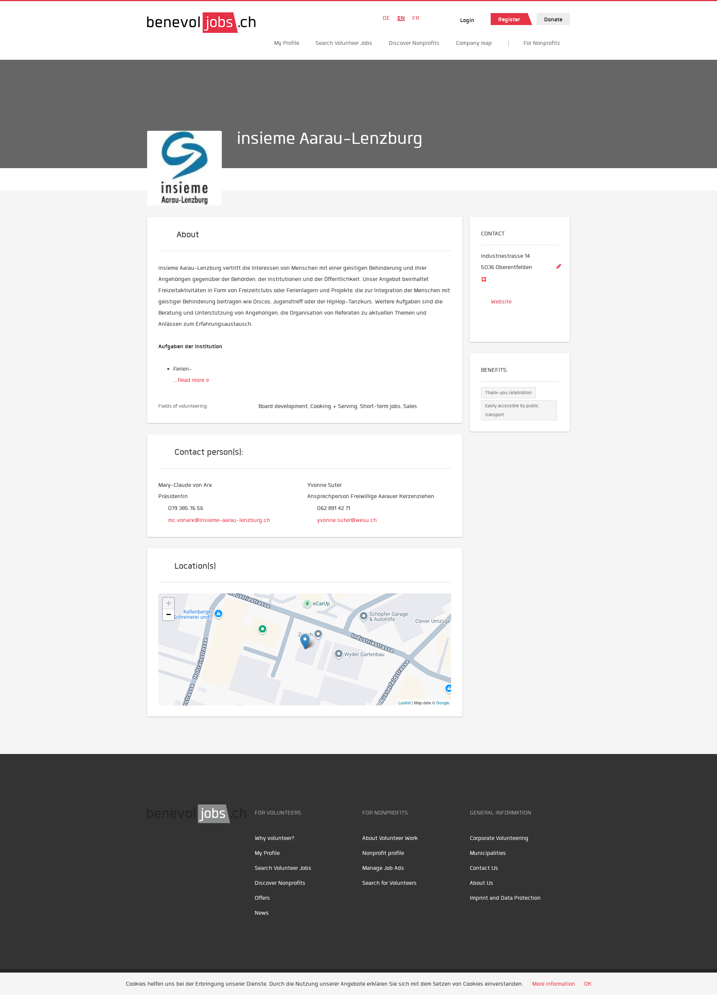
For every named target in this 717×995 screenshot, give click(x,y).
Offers (262, 897)
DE (386, 18)
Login (467, 20)
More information (553, 983)
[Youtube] (171, 847)
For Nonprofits (542, 43)
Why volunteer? (275, 838)
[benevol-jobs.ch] (201, 22)
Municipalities (488, 853)
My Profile (286, 43)
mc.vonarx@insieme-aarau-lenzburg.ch (219, 520)
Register (509, 19)
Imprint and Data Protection (505, 897)
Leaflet (404, 702)
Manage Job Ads (383, 868)
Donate (553, 19)
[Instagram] (203, 847)
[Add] (558, 267)
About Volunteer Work (390, 838)
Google (442, 702)
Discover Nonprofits (414, 43)
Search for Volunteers (389, 883)
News (262, 912)
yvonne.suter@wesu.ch (347, 520)
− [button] (168, 614)
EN (401, 18)
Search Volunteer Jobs (344, 43)
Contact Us (484, 868)
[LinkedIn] (188, 847)
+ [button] (168, 603)
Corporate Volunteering (499, 838)
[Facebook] (154, 847)
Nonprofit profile (383, 853)
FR (415, 18)
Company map (474, 43)
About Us (481, 883)
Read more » (193, 380)
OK (588, 983)
